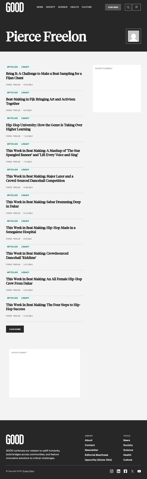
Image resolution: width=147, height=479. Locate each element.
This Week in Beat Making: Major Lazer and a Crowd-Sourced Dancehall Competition (39, 178)
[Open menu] (136, 7)
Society (50, 7)
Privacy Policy (28, 471)
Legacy (25, 67)
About (88, 440)
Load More (15, 329)
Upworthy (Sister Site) (98, 459)
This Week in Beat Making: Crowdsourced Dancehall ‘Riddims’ (37, 255)
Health (74, 7)
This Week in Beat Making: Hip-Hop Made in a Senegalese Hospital (41, 229)
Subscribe (113, 7)
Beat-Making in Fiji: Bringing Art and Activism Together (40, 101)
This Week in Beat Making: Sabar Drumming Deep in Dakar (43, 204)
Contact (90, 445)
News (40, 7)
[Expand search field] (128, 7)
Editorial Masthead (96, 455)
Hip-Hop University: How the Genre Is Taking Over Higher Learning (44, 127)
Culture (87, 7)
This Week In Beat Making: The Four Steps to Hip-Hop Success (43, 307)
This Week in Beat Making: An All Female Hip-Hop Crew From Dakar (44, 281)
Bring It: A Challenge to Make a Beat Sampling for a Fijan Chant (44, 75)
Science (62, 7)
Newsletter (91, 450)
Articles (12, 67)
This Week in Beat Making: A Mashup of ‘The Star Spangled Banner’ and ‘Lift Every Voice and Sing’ (43, 152)
